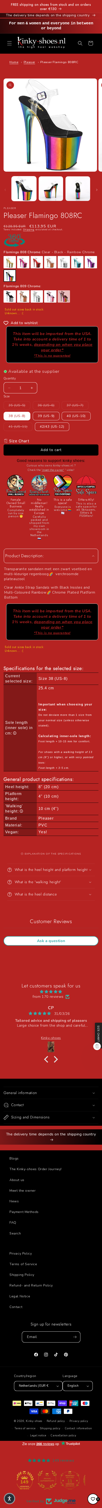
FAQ (12, 1222)
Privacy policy (79, 1421)
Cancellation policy (63, 1435)
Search (15, 1233)
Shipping (28, 229)
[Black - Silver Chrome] (10, 296)
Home (13, 62)
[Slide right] (97, 190)
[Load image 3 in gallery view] (77, 188)
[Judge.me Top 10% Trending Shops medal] (73, 1480)
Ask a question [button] (51, 940)
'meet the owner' (53, 470)
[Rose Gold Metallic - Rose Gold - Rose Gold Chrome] (23, 296)
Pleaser (29, 62)
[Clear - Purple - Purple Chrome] (91, 262)
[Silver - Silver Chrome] (37, 296)
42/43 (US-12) (52, 426)
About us (16, 1180)
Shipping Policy (21, 1275)
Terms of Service (23, 1264)
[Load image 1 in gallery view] (24, 188)
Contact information (78, 1428)
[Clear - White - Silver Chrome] (64, 262)
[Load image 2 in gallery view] (51, 188)
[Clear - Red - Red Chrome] (37, 262)
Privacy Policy (20, 1253)
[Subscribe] (75, 1337)
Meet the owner (22, 1190)
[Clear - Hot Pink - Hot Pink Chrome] (23, 262)
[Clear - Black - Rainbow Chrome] (10, 275)
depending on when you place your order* (63, 350)
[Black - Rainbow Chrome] (64, 296)
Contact (15, 1307)
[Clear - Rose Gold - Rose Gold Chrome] (50, 262)
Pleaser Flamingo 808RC (59, 62)
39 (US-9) (46, 416)
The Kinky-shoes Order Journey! (35, 1169)
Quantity (10, 378)
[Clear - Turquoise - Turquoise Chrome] (77, 262)
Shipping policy (50, 1428)
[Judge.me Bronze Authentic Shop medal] (28, 1480)
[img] (51, 991)
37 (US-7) (77, 405)
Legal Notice (19, 1296)
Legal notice (38, 1435)
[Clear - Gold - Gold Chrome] (10, 262)
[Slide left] (5, 190)
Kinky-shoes (34, 1421)
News (14, 1201)
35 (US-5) (19, 405)
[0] (93, 1499)
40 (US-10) (76, 416)
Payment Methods (24, 1212)
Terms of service (24, 1428)
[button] (9, 43)
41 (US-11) (20, 426)
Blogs (14, 1158)
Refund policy (56, 1421)
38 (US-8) (17, 416)
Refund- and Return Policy (31, 1285)
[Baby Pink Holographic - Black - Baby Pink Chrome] (50, 296)
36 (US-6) (49, 405)
